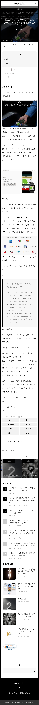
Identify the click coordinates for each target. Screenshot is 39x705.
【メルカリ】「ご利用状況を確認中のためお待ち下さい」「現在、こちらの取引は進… (22, 533)
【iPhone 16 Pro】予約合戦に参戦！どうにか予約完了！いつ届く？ (22, 554)
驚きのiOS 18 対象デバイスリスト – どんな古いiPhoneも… (27, 586)
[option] (10, 468)
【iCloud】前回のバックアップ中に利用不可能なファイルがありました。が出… (22, 544)
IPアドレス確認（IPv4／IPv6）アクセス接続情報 (27, 615)
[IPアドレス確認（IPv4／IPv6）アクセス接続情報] (9, 619)
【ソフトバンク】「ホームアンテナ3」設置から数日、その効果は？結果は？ (22, 489)
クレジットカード (7, 40)
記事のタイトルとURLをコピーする (19, 441)
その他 (7, 461)
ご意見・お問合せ (25, 693)
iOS (18, 516)
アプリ (19, 538)
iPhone (19, 548)
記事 (22, 266)
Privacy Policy (13, 693)
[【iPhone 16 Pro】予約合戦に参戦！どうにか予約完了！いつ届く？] (9, 574)
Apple (19, 526)
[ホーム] (3, 44)
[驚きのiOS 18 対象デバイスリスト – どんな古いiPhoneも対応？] (9, 589)
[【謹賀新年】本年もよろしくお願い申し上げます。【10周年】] (9, 634)
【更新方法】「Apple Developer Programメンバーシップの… (20, 521)
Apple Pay (8, 59)
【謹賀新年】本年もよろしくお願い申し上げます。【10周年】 (26, 631)
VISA (6, 63)
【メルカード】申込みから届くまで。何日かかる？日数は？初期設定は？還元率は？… (22, 500)
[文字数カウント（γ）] (9, 604)
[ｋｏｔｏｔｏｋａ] (19, 3)
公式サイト (28, 204)
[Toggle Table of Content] (12, 70)
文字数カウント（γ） (25, 599)
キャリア (19, 493)
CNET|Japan (10, 416)
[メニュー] (35, 3)
